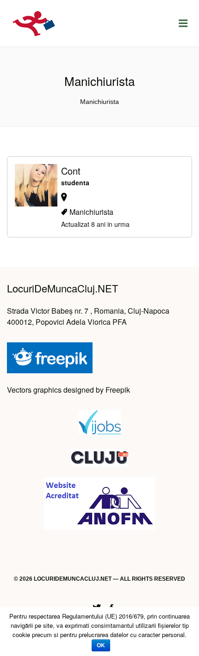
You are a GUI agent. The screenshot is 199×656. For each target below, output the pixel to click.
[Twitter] (97, 606)
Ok (101, 645)
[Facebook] (111, 606)
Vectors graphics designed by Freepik (68, 389)
